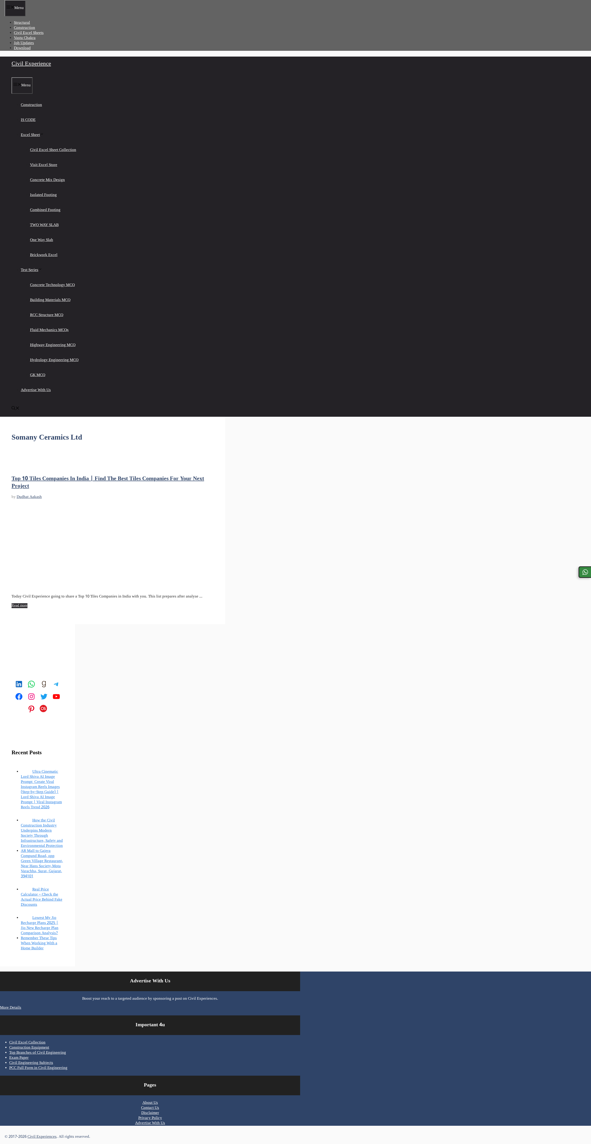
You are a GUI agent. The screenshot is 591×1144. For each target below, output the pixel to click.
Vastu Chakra (25, 38)
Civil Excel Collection (27, 1042)
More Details (10, 1007)
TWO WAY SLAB (44, 225)
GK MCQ (37, 375)
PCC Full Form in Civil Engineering (38, 1068)
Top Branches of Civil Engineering (37, 1052)
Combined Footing (45, 210)
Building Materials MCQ (50, 300)
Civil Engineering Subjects (31, 1063)
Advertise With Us (36, 390)
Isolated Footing (43, 195)
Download (22, 48)
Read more (19, 605)
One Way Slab (41, 240)
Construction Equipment (29, 1047)
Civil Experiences (42, 1136)
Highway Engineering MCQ (52, 345)
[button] (15, 409)
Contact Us (150, 1108)
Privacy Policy (150, 1118)
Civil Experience (31, 64)
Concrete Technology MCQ (52, 285)
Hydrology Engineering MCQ (54, 360)
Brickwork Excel (43, 255)
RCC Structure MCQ (46, 315)
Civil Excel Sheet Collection (53, 150)
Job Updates (24, 43)
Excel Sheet (30, 135)
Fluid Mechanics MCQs (49, 330)
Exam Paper (19, 1057)
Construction (24, 27)
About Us (150, 1102)
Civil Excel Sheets (29, 33)
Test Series (29, 270)
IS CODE (28, 120)
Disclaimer (150, 1113)
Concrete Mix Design (47, 180)
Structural (22, 22)
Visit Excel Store (43, 165)
